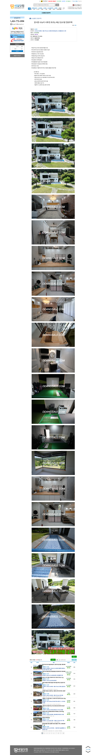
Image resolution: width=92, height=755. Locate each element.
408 (74, 707)
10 (63, 733)
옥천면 (60, 8)
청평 (50, 9)
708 (74, 719)
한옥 (54, 9)
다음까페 (63, 1)
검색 (57, 5)
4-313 (38, 9)
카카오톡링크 (45, 1)
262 (74, 686)
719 (74, 713)
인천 (34, 9)
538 (74, 727)
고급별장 (40, 8)
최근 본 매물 (75, 1)
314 (74, 673)
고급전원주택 (50, 8)
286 (74, 667)
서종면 (56, 8)
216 (74, 679)
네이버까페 (59, 1)
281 (74, 701)
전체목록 (53, 659)
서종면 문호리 (34, 8)
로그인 (80, 1)
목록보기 (74, 656)
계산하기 (17, 51)
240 (74, 693)
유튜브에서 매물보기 (52, 1)
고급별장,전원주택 (46, 12)
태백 (42, 9)
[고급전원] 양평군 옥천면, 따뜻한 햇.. (75, 7)
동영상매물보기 (78, 5)
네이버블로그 (68, 1)
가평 (46, 9)
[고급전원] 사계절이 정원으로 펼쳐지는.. (74, 8)
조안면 (45, 8)
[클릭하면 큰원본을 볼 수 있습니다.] (53, 104)
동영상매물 (59, 9)
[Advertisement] (17, 79)
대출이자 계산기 (17, 55)
